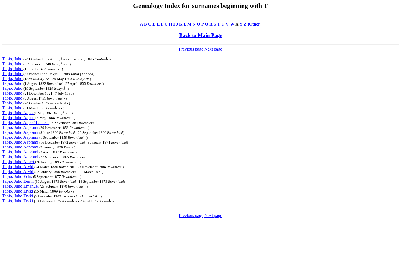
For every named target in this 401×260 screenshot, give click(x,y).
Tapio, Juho (12, 59)
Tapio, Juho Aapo (18, 112)
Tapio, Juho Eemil (18, 181)
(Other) (254, 24)
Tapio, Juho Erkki (18, 191)
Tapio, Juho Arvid (18, 166)
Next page (213, 49)
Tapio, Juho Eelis (17, 176)
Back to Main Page (200, 35)
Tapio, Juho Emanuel (21, 186)
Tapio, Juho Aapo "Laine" (25, 122)
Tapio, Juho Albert (18, 161)
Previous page (191, 49)
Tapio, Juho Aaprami (20, 127)
